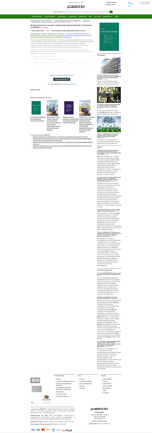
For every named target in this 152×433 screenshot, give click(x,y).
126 (113, 163)
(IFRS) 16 (104, 112)
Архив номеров (107, 379)
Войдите (51, 75)
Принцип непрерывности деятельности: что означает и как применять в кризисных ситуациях (60, 137)
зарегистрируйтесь (68, 75)
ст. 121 (117, 158)
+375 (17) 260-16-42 (99, 418)
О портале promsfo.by (86, 381)
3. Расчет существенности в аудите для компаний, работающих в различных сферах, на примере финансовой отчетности (108, 135)
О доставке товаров (62, 396)
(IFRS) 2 (99, 317)
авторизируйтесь (71, 84)
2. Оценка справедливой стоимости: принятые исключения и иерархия (107, 297)
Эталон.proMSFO (144, 2)
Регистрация (131, 3)
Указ (106, 251)
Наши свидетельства (86, 383)
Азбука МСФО (107, 383)
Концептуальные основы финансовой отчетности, (66, 30)
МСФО (83, 30)
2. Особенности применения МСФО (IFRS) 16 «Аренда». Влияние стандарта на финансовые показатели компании (108, 106)
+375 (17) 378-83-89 (96, 415)
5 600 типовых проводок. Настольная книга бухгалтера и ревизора (37, 118)
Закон (118, 213)
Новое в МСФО (107, 386)
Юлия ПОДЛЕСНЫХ (38, 30)
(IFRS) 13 (116, 302)
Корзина (130, 5)
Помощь (58, 379)
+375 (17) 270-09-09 (99, 416)
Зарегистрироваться (61, 79)
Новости (105, 381)
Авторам (82, 388)
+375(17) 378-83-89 (111, 2)
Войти (129, 2)
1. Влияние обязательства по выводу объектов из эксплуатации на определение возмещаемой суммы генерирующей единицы (109, 77)
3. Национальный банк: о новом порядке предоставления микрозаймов (108, 210)
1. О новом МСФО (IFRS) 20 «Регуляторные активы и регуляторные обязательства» (109, 273)
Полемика (106, 392)
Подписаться (60, 391)
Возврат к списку (35, 89)
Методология (107, 388)
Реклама (82, 386)
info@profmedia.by (101, 421)
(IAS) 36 (109, 337)
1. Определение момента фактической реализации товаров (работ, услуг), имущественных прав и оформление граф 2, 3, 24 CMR (109, 152)
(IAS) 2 (117, 333)
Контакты (82, 379)
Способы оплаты (61, 394)
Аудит (104, 390)
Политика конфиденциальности (65, 381)
